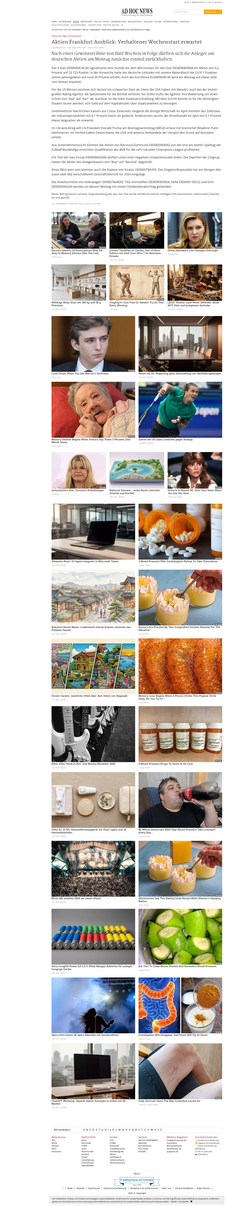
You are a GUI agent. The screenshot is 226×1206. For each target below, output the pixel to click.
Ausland (85, 1154)
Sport (84, 1148)
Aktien (113, 1154)
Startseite (76, 29)
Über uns (166, 1188)
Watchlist (142, 1143)
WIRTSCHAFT (87, 21)
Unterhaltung (87, 1160)
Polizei (84, 1157)
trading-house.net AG (176, 1140)
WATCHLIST (218, 2)
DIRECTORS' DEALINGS (111, 25)
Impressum (94, 1188)
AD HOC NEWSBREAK (148, 1140)
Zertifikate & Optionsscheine (117, 1158)
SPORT (106, 21)
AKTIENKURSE (65, 21)
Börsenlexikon (62, 1129)
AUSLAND (148, 21)
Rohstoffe (114, 1145)
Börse (85, 29)
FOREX (113, 1143)
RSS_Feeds (143, 1148)
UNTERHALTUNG (118, 21)
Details (174, 1201)
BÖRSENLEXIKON (198, 2)
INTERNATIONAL (170, 21)
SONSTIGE (184, 21)
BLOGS (186, 2)
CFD (112, 1140)
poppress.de (172, 1151)
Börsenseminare (117, 1162)
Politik (84, 1145)
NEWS (54, 21)
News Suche (211, 11)
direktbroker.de (174, 1148)
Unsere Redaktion (184, 1188)
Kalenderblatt (87, 1165)
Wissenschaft (87, 1151)
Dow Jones (56, 1151)
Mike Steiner (203, 1188)
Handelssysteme (117, 1148)
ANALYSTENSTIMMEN (78, 25)
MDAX (54, 1143)
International (87, 1162)
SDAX (54, 1148)
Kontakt (142, 1151)
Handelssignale (117, 1151)
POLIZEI (157, 21)
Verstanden (183, 1201)
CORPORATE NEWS (94, 25)
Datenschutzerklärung (114, 1188)
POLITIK (97, 21)
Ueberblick (95, 29)
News (70, 1188)
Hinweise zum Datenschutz (144, 1188)
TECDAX (55, 1145)
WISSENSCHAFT (135, 21)
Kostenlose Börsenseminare (174, 1144)
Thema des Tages (59, 36)
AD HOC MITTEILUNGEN (60, 25)
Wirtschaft (86, 1143)
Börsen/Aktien (74, 36)
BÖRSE (76, 21)
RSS (209, 2)
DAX (53, 1140)
